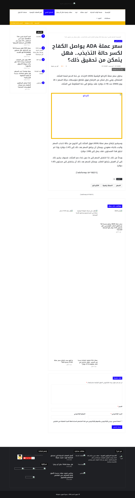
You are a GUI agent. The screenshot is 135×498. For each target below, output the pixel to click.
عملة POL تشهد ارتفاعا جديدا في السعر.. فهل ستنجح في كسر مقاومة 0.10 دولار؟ (88, 362)
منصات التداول (22, 12)
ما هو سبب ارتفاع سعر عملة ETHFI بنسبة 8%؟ (63, 361)
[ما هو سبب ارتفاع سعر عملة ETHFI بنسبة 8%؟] (62, 284)
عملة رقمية (107, 185)
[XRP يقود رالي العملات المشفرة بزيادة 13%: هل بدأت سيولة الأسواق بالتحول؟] (37, 62)
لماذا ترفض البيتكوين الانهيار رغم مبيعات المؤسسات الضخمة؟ (24, 85)
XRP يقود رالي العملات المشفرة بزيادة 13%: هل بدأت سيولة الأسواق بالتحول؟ (22, 62)
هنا (114, 179)
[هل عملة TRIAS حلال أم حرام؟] (79, 467)
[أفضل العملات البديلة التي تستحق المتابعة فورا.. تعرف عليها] (79, 458)
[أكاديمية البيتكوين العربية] (67, 3)
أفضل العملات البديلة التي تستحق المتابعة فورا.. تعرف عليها (62, 456)
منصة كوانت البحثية (96, 12)
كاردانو (95, 185)
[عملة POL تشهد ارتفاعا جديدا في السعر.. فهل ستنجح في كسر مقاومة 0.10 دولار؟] (87, 284)
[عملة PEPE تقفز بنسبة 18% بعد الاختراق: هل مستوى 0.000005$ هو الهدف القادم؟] (37, 51)
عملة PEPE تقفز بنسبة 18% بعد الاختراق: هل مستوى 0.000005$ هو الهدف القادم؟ (22, 51)
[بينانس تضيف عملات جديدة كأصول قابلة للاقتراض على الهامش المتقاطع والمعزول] (79, 476)
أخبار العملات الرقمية (36, 12)
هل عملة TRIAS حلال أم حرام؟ (63, 464)
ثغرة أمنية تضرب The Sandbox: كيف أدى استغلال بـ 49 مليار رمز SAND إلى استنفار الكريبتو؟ (22, 39)
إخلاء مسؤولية (29, 23)
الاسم (120, 406)
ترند (76, 12)
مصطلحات (107, 18)
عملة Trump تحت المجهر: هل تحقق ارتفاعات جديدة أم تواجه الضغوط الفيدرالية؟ (22, 74)
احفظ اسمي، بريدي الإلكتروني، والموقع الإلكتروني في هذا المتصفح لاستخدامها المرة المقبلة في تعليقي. (87, 421)
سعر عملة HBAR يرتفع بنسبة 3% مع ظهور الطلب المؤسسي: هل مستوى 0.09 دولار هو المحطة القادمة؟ (111, 227)
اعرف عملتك (83, 12)
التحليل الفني (49, 12)
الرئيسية (107, 12)
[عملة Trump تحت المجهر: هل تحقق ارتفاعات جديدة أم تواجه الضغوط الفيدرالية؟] (37, 74)
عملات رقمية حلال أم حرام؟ (64, 12)
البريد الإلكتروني (116, 414)
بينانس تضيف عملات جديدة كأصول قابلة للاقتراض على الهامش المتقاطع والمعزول (61, 475)
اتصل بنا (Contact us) (17, 23)
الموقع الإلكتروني (79, 414)
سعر (117, 185)
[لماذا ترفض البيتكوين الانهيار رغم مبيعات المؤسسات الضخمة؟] (37, 85)
